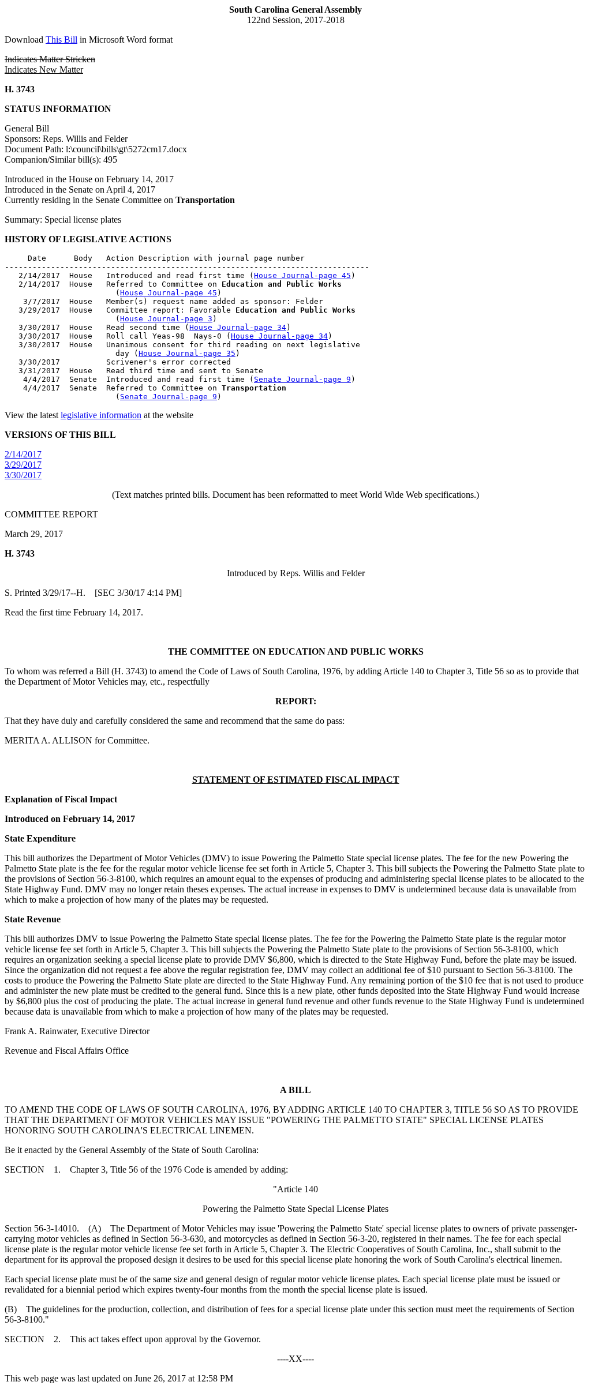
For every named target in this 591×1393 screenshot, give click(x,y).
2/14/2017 (23, 454)
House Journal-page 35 (187, 353)
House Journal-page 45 (302, 275)
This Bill (61, 39)
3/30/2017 (23, 475)
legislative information (101, 415)
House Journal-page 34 (237, 327)
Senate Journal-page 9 (302, 379)
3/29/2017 (23, 465)
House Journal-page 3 (166, 318)
